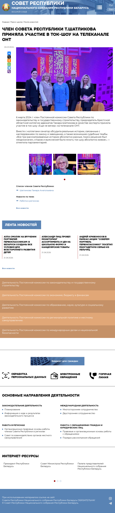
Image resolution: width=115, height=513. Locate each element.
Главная (5, 22)
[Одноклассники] (9, 60)
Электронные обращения (70, 376)
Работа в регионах (29, 201)
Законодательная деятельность (22, 405)
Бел (111, 9)
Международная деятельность (79, 405)
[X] (9, 57)
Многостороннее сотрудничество (80, 409)
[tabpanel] (40, 164)
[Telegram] (9, 67)
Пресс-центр (16, 22)
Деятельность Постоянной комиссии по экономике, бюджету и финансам (45, 295)
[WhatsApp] (9, 64)
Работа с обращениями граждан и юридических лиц (81, 426)
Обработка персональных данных (28, 375)
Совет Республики (50, 5)
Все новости (22, 208)
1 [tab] (64, 179)
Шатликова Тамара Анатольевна (37, 190)
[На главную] (6, 7)
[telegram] (110, 503)
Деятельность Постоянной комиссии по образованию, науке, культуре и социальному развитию (52, 306)
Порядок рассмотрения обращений (81, 438)
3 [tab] (60, 481)
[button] (99, 7)
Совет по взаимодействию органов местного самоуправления (28, 436)
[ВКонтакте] (9, 53)
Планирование (12, 409)
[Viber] (9, 71)
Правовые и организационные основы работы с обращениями (87, 432)
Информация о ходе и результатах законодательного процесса (22, 414)
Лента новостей (31, 22)
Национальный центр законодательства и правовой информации (34, 466)
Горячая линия (105, 376)
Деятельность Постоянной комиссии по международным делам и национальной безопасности (50, 331)
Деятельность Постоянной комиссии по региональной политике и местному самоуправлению (47, 319)
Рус (111, 5)
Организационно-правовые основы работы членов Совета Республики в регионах (27, 430)
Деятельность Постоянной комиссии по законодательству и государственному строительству (49, 284)
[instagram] (110, 498)
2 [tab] (57, 481)
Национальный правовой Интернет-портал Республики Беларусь (71, 466)
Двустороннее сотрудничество (79, 413)
